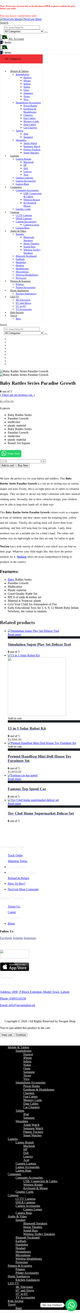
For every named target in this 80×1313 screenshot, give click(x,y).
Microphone (22, 271)
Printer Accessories (27, 1272)
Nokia (26, 86)
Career (12, 912)
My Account (16, 39)
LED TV (14, 296)
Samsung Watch (31, 146)
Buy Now (23, 465)
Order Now (13, 453)
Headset (20, 265)
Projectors (22, 1262)
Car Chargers (30, 127)
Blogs (11, 923)
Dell (25, 168)
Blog (13, 364)
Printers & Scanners (20, 281)
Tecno (26, 96)
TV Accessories (25, 1297)
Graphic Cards (23, 209)
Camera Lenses (31, 224)
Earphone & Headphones (30, 110)
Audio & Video (18, 230)
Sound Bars (29, 246)
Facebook (6, 938)
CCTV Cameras (24, 215)
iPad (25, 133)
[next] (75, 3)
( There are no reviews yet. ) (17, 395)
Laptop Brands (23, 158)
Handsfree (21, 262)
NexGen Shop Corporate (23, 889)
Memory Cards (31, 121)
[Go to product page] (44, 631)
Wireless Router (31, 199)
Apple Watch (30, 143)
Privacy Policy (17, 866)
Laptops (14, 155)
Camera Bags (24, 1213)
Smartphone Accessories (28, 102)
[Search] (46, 32)
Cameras (14, 212)
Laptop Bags (23, 1170)
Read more (14, 634)
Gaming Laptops (24, 177)
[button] (4, 22)
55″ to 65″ (21, 306)
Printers (20, 284)
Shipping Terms (17, 861)
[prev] (69, 3)
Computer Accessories (27, 190)
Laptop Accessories (26, 180)
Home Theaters (31, 243)
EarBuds (20, 259)
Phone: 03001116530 (13, 998)
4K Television (23, 299)
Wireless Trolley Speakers (32, 251)
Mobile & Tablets (19, 71)
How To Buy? (16, 883)
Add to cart (8, 465)
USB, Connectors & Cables (32, 195)
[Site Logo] (21, 19)
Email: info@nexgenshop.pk (17, 1005)
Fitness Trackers (31, 149)
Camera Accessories (26, 221)
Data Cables (29, 124)
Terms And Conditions (22, 872)
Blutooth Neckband (26, 255)
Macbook (28, 162)
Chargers (28, 115)
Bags (18, 318)
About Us (14, 906)
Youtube (18, 938)
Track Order (15, 855)
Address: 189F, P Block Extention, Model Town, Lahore (35, 992)
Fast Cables (29, 118)
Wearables (21, 140)
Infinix (27, 83)
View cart (7, 1034)
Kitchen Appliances (26, 293)
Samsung (28, 93)
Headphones (22, 268)
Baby (11, 579)
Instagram (30, 938)
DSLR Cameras (24, 218)
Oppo (26, 89)
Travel (13, 315)
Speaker (20, 234)
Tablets (19, 130)
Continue (21, 1034)
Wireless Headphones (27, 274)
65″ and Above (23, 302)
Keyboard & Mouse (29, 204)
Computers (16, 187)
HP (25, 165)
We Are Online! (52, 1305)
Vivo (26, 99)
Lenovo (27, 171)
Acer (25, 174)
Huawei (27, 77)
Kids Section (15, 1301)
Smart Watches (31, 152)
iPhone (27, 80)
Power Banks (30, 105)
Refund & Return (18, 878)
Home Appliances (19, 290)
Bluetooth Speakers (28, 239)
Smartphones (22, 74)
